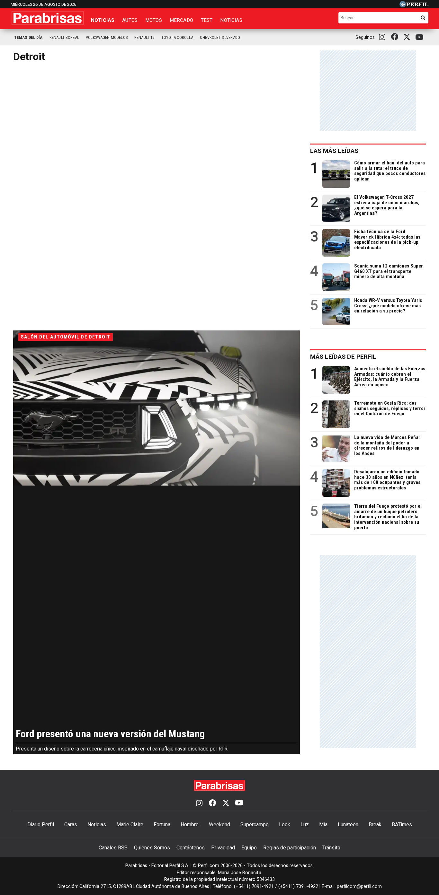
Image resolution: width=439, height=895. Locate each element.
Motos (153, 20)
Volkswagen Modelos (107, 37)
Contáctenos (190, 848)
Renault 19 (144, 37)
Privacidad (223, 848)
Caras (70, 824)
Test (207, 20)
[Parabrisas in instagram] (384, 37)
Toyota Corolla (177, 37)
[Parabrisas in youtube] (420, 37)
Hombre (190, 824)
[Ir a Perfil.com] (413, 6)
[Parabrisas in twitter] (408, 37)
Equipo (249, 848)
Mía (323, 824)
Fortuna (162, 824)
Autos (130, 20)
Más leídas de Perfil (343, 356)
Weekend (219, 824)
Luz (304, 824)
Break (375, 824)
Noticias (102, 20)
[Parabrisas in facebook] (396, 37)
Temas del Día (28, 37)
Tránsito (331, 848)
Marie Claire (129, 824)
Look (284, 824)
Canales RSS (113, 848)
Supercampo (254, 824)
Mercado (181, 20)
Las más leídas (334, 150)
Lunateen (348, 824)
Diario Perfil (40, 824)
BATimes (402, 824)
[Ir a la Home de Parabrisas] (48, 18)
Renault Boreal (64, 37)
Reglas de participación (289, 848)
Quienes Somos (152, 848)
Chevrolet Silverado (220, 37)
